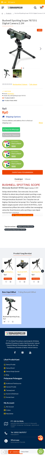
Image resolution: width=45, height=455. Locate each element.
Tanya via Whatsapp (12, 129)
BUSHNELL (11, 93)
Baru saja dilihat (9, 292)
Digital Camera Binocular (25, 226)
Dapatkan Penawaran (22, 172)
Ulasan (27, 179)
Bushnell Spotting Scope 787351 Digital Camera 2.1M (12, 316)
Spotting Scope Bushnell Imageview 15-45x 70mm (9, 272)
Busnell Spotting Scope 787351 (15, 229)
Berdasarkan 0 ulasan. (20, 84)
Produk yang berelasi (22, 253)
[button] (4, 48)
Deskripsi (19, 179)
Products (8, 13)
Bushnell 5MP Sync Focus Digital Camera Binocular (23, 272)
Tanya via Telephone (11, 135)
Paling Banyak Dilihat (27, 292)
